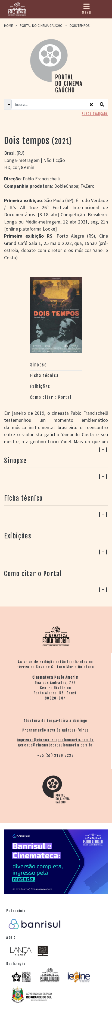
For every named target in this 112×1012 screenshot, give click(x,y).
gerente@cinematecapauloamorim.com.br (55, 745)
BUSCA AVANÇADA (95, 114)
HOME (8, 25)
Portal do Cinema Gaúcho (41, 25)
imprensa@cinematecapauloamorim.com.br (55, 740)
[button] (56, 589)
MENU (86, 13)
